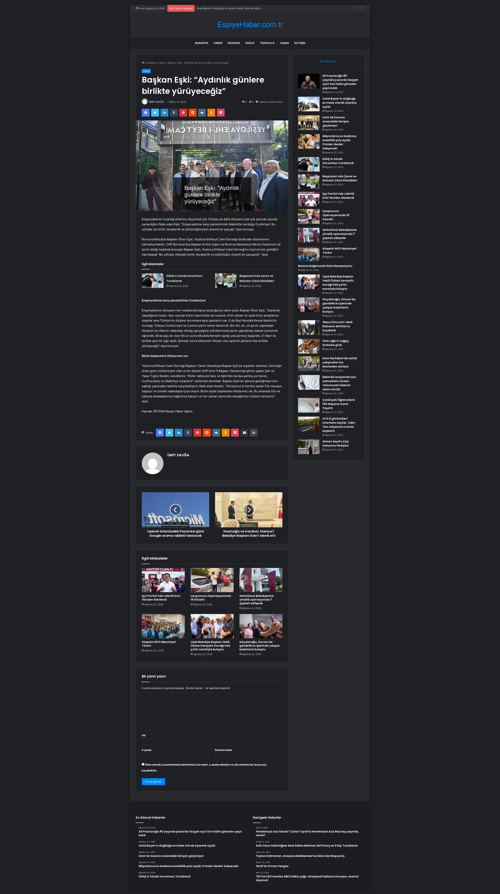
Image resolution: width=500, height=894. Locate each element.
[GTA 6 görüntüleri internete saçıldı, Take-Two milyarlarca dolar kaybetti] (309, 424)
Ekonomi (234, 43)
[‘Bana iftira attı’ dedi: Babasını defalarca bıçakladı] (309, 327)
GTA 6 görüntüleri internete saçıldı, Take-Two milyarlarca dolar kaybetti (339, 425)
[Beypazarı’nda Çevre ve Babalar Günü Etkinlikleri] (226, 280)
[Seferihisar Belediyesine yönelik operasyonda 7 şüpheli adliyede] (260, 580)
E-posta (148, 749)
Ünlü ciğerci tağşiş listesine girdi (335, 343)
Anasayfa (201, 43)
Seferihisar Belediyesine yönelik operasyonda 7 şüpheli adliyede (256, 599)
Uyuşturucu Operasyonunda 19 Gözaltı (211, 598)
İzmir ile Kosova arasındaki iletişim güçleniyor (223, 8)
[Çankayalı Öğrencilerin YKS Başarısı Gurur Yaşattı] (309, 405)
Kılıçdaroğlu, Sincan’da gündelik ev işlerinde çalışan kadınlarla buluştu (259, 645)
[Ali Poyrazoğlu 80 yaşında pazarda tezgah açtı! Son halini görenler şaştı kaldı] (309, 81)
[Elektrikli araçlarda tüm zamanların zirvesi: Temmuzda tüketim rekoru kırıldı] (309, 382)
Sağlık (249, 43)
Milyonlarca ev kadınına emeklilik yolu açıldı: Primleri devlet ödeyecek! (339, 142)
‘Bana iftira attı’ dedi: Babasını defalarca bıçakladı (337, 326)
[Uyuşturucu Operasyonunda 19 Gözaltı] (212, 580)
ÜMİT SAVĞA (156, 101)
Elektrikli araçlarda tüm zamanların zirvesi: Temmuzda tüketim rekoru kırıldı (339, 383)
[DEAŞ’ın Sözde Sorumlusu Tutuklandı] (152, 280)
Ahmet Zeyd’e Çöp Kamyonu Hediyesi (335, 443)
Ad (144, 735)
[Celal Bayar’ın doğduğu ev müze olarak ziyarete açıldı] (309, 104)
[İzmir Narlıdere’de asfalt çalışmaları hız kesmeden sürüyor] (309, 363)
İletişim (299, 43)
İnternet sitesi (223, 749)
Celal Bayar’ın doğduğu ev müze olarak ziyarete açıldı (339, 103)
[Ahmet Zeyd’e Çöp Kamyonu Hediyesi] (309, 446)
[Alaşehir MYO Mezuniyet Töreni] (163, 626)
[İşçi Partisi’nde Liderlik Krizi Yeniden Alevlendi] (163, 580)
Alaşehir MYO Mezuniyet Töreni (159, 644)
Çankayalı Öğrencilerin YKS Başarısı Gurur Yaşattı (338, 404)
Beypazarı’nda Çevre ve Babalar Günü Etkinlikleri (339, 178)
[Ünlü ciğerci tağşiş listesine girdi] (309, 346)
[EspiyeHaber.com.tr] (250, 24)
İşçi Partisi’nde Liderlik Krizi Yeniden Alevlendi (161, 598)
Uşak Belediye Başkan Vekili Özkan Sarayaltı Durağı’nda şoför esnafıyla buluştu (210, 645)
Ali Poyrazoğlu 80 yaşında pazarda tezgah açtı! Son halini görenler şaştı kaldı (340, 82)
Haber (218, 43)
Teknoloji (267, 43)
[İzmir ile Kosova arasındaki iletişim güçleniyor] (309, 122)
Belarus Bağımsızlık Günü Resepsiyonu (325, 266)
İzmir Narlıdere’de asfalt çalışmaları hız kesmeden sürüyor (339, 362)
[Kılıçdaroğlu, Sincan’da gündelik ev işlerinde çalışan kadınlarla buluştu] (260, 626)
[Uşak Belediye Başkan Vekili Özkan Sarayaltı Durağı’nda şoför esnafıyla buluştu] (212, 626)
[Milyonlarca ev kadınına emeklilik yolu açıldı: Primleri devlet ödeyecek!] (309, 141)
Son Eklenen (328, 61)
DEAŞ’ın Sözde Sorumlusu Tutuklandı (338, 161)
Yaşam (284, 43)
